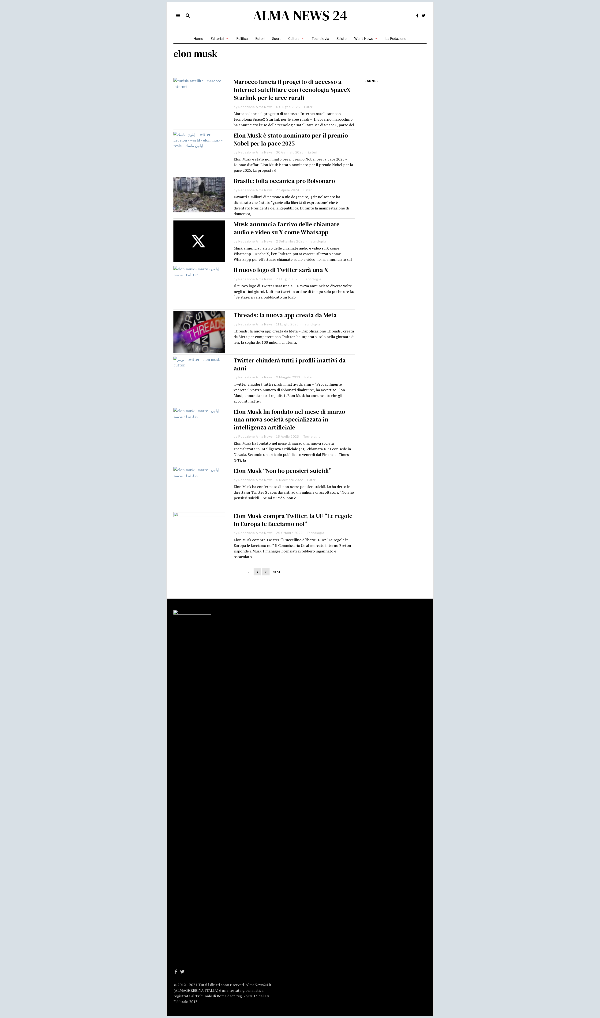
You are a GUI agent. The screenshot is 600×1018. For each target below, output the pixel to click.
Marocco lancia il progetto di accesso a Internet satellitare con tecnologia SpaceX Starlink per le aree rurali (292, 90)
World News (363, 39)
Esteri (260, 39)
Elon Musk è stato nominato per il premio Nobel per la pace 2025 (291, 139)
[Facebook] (417, 15)
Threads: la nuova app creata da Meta (285, 315)
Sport (276, 39)
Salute (342, 39)
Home (198, 39)
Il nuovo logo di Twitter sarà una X (281, 270)
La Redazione (395, 39)
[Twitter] (423, 15)
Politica (242, 39)
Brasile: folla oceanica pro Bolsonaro (284, 181)
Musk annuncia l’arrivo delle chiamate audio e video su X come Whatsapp (286, 228)
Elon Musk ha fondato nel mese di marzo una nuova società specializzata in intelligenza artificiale (289, 419)
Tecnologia (320, 39)
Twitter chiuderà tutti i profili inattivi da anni (290, 364)
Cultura (294, 39)
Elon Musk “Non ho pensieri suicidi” (282, 470)
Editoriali (217, 39)
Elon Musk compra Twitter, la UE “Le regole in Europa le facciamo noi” (293, 520)
